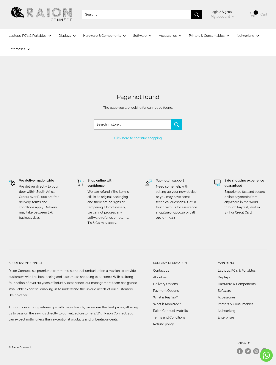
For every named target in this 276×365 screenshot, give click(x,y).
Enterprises (17, 49)
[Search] (196, 14)
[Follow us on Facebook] (240, 351)
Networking (245, 36)
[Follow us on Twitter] (248, 351)
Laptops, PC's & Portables (27, 36)
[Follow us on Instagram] (256, 351)
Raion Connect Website (170, 311)
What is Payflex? (165, 297)
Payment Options (166, 291)
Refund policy (163, 324)
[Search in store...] (176, 124)
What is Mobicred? (167, 304)
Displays (65, 36)
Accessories (168, 36)
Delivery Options (165, 284)
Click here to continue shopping (138, 138)
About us (159, 277)
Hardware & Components (102, 36)
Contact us (161, 271)
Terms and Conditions (169, 317)
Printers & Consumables (206, 36)
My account (221, 16)
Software (140, 36)
